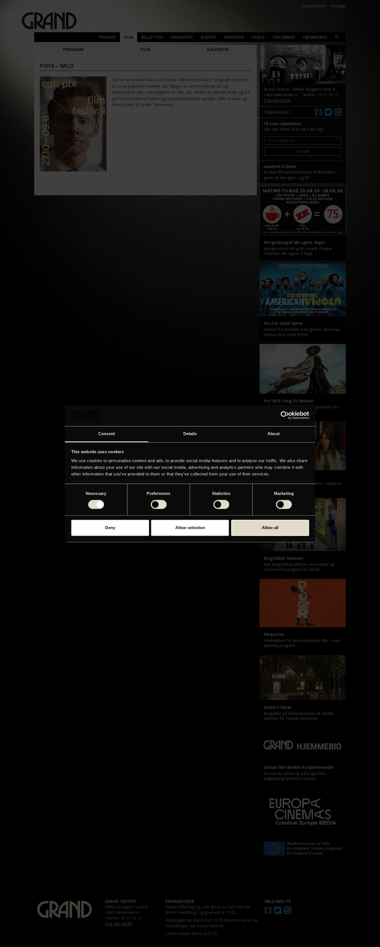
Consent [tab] (106, 433)
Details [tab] (190, 433)
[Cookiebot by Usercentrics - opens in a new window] (284, 415)
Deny (110, 527)
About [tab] (273, 433)
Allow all (270, 527)
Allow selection (190, 527)
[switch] (159, 504)
